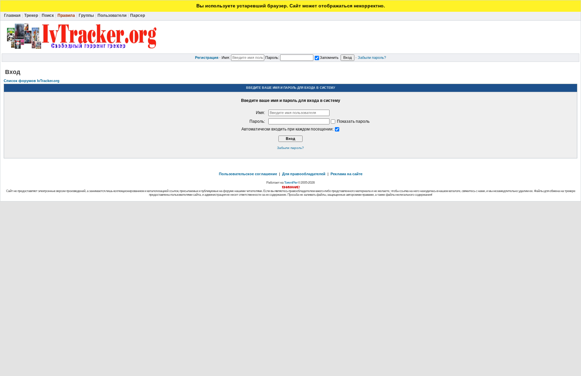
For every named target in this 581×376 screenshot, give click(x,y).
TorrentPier (290, 182)
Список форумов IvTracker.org (32, 81)
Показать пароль (353, 121)
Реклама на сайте (346, 174)
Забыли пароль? (372, 57)
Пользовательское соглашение (248, 174)
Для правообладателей (303, 174)
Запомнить (329, 57)
